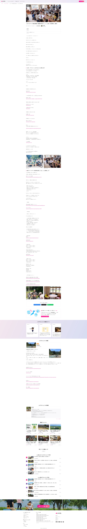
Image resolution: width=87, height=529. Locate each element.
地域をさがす (25, 515)
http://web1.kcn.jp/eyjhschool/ (29, 241)
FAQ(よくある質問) (26, 524)
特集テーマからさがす (26, 516)
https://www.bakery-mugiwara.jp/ (30, 115)
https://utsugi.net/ (28, 108)
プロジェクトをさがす (26, 514)
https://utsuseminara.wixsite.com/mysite (31, 92)
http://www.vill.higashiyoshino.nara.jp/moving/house (32, 381)
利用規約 (56, 515)
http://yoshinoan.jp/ (28, 105)
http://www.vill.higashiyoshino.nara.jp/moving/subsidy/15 (33, 281)
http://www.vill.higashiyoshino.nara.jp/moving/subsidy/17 (33, 278)
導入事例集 (25, 521)
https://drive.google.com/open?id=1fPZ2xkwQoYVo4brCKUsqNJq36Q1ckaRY (35, 205)
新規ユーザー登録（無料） (43, 506)
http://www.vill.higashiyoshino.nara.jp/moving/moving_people (33, 128)
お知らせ (24, 525)
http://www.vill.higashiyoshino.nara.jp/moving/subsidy (32, 388)
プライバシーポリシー (58, 516)
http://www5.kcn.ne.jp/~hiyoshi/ (30, 255)
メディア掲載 (25, 526)
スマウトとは (25, 513)
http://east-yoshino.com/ (29, 142)
